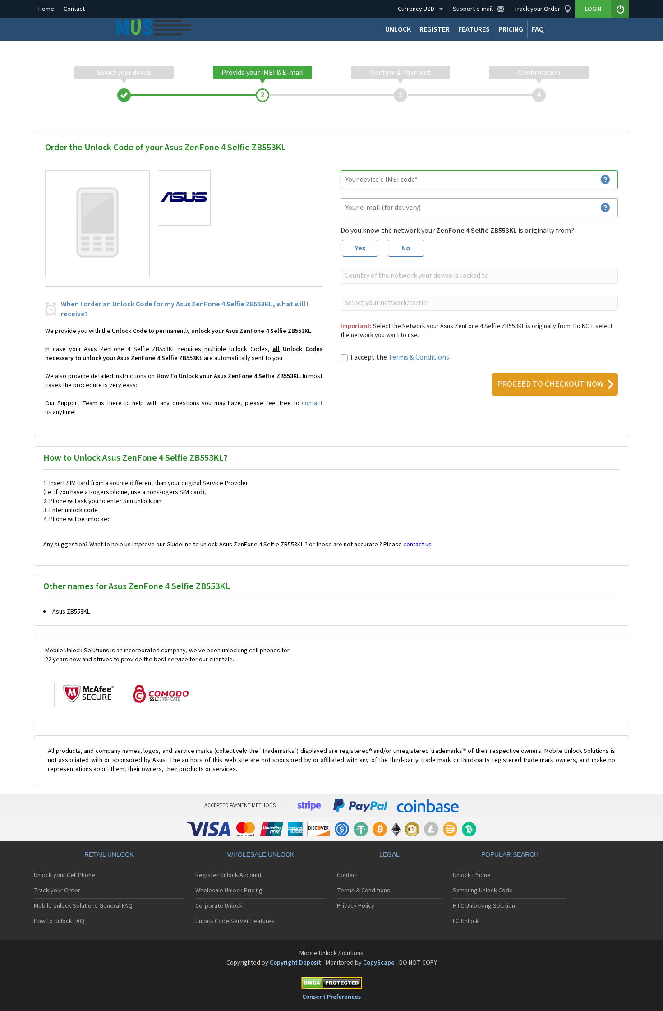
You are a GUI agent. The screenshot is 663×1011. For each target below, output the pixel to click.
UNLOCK (398, 29)
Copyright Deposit (295, 962)
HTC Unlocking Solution (484, 905)
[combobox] (478, 276)
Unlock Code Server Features (235, 921)
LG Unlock (466, 921)
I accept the (399, 357)
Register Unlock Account (228, 875)
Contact (74, 9)
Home (46, 9)
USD (416, 9)
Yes (360, 248)
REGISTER (434, 29)
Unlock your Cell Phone (64, 875)
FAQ (538, 29)
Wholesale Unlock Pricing (228, 890)
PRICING (510, 29)
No (405, 248)
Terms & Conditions (418, 357)
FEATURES (474, 29)
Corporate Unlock (219, 905)
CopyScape (379, 962)
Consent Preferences (331, 997)
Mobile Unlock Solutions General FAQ (83, 905)
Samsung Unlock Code (483, 890)
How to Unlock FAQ (59, 921)
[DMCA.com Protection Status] (331, 985)
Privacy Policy (355, 905)
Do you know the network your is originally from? (457, 230)
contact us (417, 544)
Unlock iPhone (472, 875)
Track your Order (57, 890)
